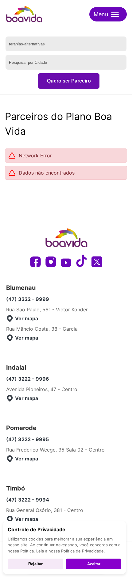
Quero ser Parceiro (69, 80)
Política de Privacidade (82, 550)
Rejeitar (35, 564)
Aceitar (93, 564)
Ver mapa (26, 318)
